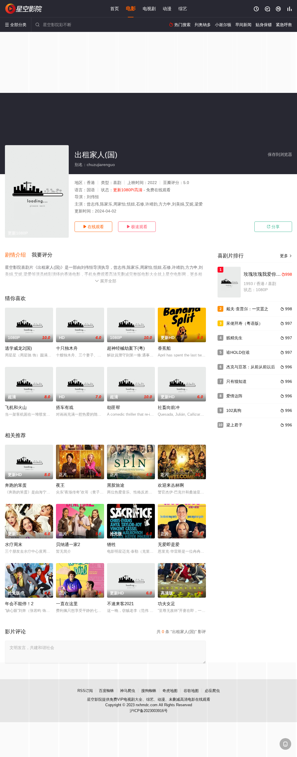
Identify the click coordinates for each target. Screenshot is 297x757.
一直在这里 (67, 603)
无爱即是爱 (169, 544)
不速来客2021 (120, 603)
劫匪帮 (113, 407)
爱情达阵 (234, 396)
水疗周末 (13, 544)
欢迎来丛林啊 (171, 485)
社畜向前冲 (169, 407)
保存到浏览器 (280, 154)
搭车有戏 (64, 407)
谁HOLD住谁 (238, 352)
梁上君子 (234, 425)
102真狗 (233, 410)
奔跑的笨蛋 (16, 485)
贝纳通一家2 (68, 544)
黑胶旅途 (115, 485)
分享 (273, 226)
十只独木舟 (67, 348)
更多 (286, 255)
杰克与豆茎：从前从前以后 (250, 367)
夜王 (60, 485)
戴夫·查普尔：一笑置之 (247, 309)
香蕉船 (164, 348)
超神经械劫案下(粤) (126, 348)
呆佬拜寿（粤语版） (244, 323)
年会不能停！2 (19, 603)
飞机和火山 (16, 407)
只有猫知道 (236, 381)
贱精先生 (234, 338)
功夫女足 (166, 603)
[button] (18, 255)
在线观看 (93, 226)
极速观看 (136, 226)
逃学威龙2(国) (18, 348)
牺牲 (111, 544)
